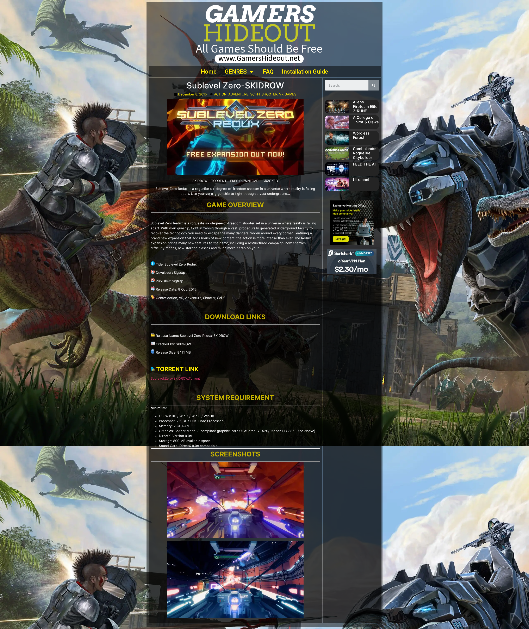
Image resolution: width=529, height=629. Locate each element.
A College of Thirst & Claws (366, 119)
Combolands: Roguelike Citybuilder (364, 153)
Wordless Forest (361, 135)
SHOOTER (269, 94)
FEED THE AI (364, 164)
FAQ (268, 71)
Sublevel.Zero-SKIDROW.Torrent (175, 378)
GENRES (236, 71)
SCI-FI (255, 94)
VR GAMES (287, 94)
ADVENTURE (238, 94)
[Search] (373, 85)
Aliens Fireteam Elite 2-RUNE (365, 106)
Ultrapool (361, 180)
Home (209, 71)
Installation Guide (305, 71)
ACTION (220, 94)
